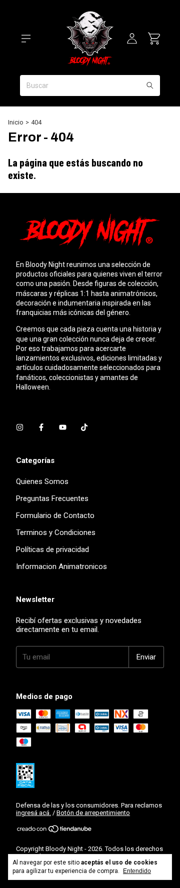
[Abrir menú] (26, 38)
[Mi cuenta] (132, 38)
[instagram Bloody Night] (20, 427)
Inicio (16, 122)
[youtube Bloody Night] (62, 427)
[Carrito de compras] (154, 38)
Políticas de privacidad (52, 549)
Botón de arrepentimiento (93, 812)
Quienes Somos (42, 481)
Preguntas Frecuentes (52, 498)
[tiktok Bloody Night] (84, 427)
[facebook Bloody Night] (41, 427)
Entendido (137, 871)
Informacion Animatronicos (61, 566)
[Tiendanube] (55, 830)
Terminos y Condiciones (56, 532)
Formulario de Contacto (55, 515)
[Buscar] (150, 85)
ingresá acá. (33, 812)
